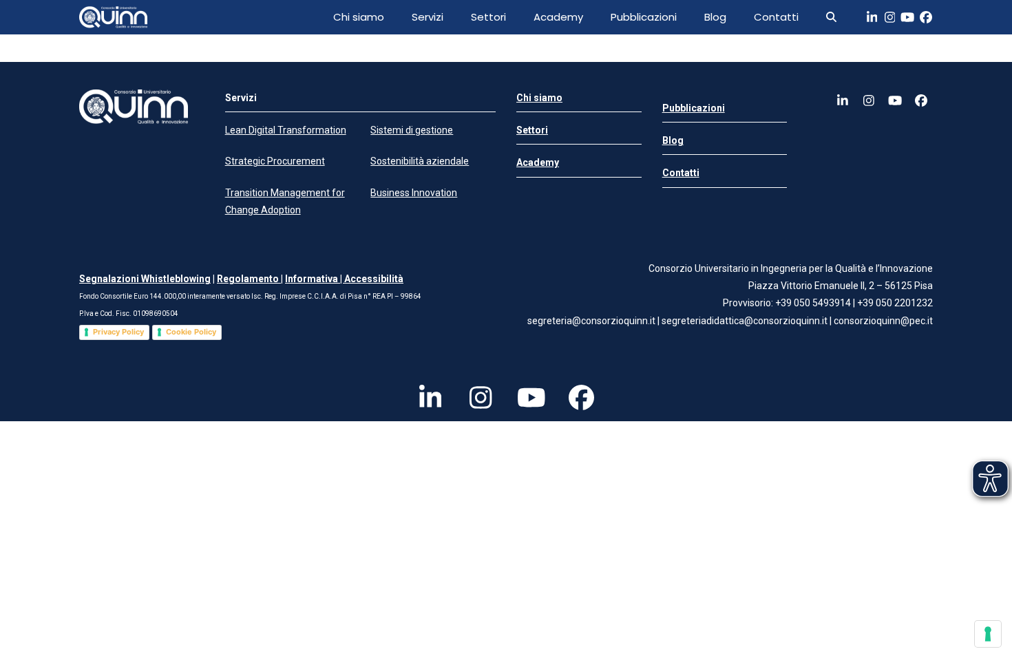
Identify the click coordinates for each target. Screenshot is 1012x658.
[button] (831, 17)
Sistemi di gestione (411, 130)
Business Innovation (413, 192)
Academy (558, 17)
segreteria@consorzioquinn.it (591, 320)
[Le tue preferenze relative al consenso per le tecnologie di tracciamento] (988, 634)
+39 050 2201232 (895, 302)
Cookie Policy (191, 332)
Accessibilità (373, 278)
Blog (715, 17)
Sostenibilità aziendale (419, 161)
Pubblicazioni (644, 17)
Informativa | (314, 278)
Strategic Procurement (275, 161)
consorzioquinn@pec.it (883, 320)
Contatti (776, 17)
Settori (488, 17)
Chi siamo (358, 17)
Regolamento (249, 278)
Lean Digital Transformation (285, 130)
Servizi (427, 17)
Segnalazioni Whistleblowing (145, 278)
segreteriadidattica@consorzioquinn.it (746, 320)
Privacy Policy (118, 332)
